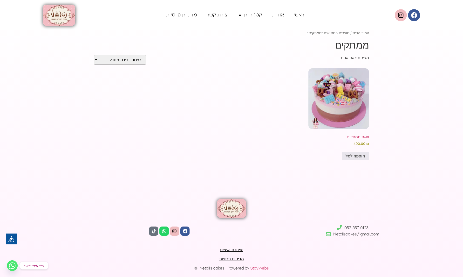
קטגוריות (253, 15)
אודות (278, 15)
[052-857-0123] (339, 227)
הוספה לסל (355, 156)
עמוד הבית (361, 33)
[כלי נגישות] (11, 239)
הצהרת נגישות (231, 249)
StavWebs (259, 268)
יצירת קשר (218, 15)
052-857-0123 (356, 228)
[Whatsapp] (164, 231)
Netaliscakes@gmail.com (356, 234)
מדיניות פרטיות (181, 15)
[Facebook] (414, 15)
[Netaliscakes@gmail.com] (328, 234)
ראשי (299, 15)
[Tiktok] (153, 231)
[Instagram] (174, 231)
